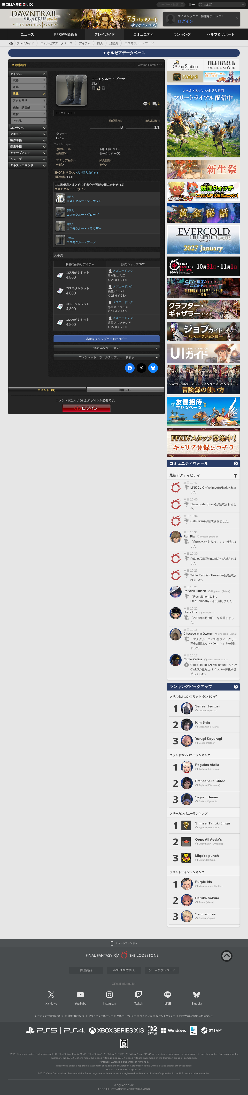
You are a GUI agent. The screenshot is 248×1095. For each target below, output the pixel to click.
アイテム (16, 74)
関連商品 (86, 970)
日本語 (207, 4)
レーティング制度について (49, 1015)
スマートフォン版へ (126, 943)
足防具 (70, 238)
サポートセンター (126, 1015)
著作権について (76, 1015)
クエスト (16, 134)
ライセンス (146, 1015)
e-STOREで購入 (124, 970)
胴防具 (70, 196)
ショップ (16, 159)
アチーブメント (20, 152)
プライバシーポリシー (101, 1015)
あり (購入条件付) (86, 172)
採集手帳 (16, 146)
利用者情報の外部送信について (196, 1015)
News (53, 1003)
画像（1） (125, 390)
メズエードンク (123, 270)
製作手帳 (16, 140)
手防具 (70, 210)
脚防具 (70, 224)
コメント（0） (47, 390)
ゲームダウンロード (162, 970)
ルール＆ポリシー (165, 1015)
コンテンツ (17, 127)
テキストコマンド (21, 165)
